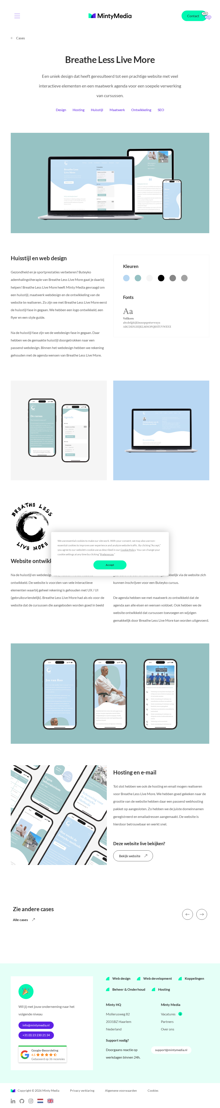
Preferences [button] (107, 554)
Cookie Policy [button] (128, 549)
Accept (110, 564)
